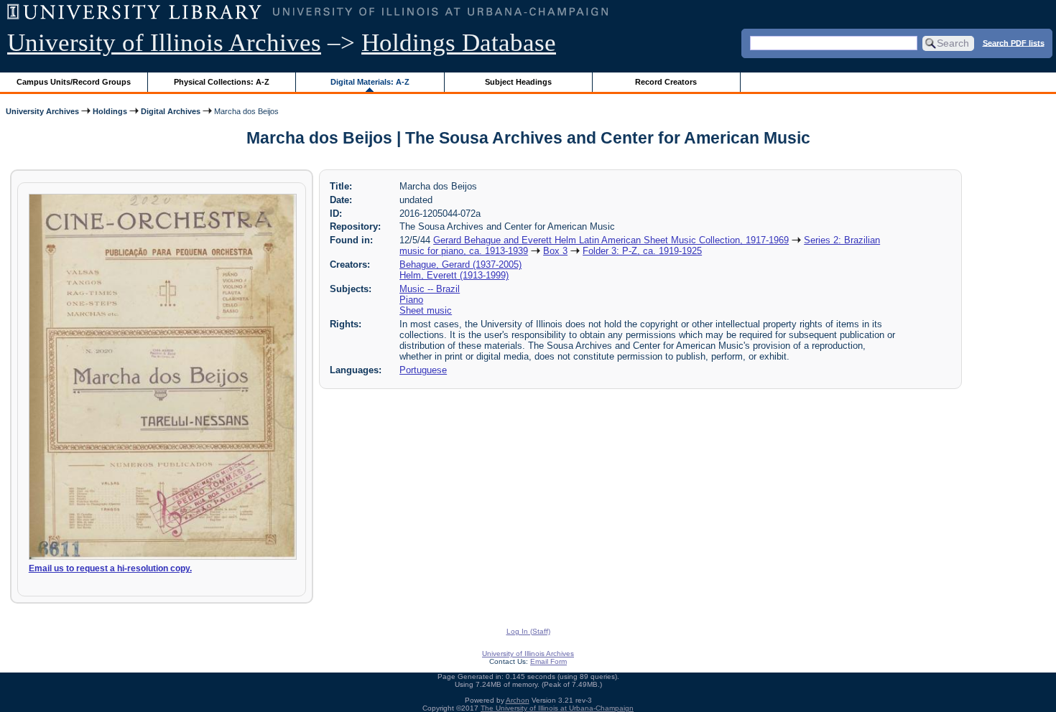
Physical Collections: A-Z (221, 82)
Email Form (548, 661)
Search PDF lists (1014, 42)
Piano (411, 299)
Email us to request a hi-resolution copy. (110, 568)
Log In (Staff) (528, 631)
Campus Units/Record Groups (74, 82)
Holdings (110, 111)
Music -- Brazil (429, 289)
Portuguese (423, 370)
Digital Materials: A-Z (369, 82)
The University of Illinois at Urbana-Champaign (557, 708)
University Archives (42, 111)
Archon (517, 700)
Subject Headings (518, 82)
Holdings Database (458, 43)
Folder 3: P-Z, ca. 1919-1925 (642, 250)
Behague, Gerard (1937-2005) (460, 264)
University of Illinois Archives (164, 43)
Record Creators (666, 82)
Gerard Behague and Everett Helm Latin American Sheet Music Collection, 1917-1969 (611, 240)
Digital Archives (170, 111)
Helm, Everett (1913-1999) (454, 275)
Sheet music (425, 310)
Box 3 (555, 250)
